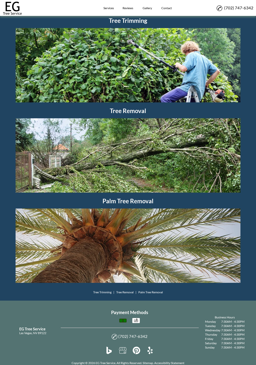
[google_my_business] (122, 353)
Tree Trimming (102, 292)
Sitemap (148, 363)
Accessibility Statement (169, 363)
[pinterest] (136, 353)
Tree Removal (125, 292)
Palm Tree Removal (150, 292)
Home (89, 5)
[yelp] (150, 353)
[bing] (109, 353)
